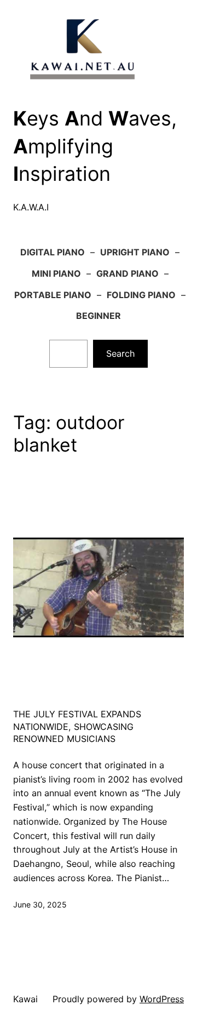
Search (120, 353)
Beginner (98, 315)
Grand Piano (127, 273)
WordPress (162, 999)
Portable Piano (52, 294)
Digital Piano (52, 252)
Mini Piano (56, 273)
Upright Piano (135, 252)
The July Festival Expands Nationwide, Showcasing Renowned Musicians (77, 726)
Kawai (25, 999)
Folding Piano (141, 294)
